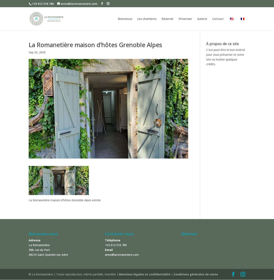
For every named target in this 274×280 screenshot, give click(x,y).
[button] (265, 5)
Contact (218, 19)
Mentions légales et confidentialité (145, 274)
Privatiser (185, 19)
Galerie (202, 19)
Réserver (168, 19)
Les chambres (146, 19)
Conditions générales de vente (196, 274)
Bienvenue (125, 19)
